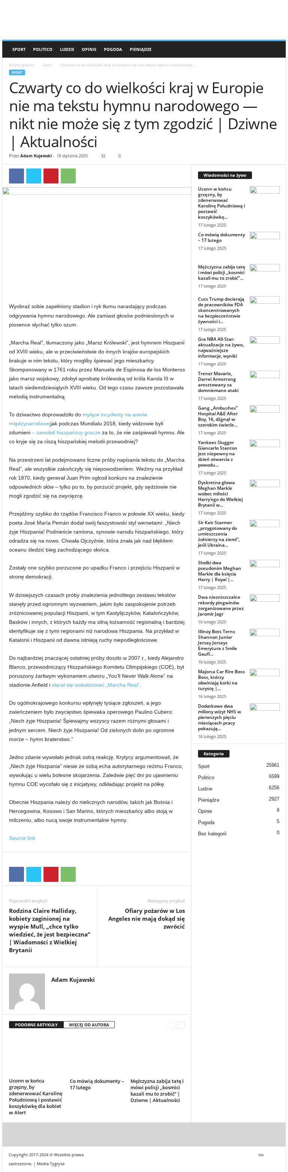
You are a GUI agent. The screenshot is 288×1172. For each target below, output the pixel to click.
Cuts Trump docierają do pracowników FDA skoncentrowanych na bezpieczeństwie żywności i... (221, 310)
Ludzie (67, 49)
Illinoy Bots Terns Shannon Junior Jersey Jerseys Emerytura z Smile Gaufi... (217, 642)
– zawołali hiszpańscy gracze (66, 432)
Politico (42, 49)
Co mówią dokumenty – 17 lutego (97, 1084)
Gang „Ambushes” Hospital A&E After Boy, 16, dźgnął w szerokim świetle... (218, 416)
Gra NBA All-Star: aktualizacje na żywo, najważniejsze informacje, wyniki (221, 347)
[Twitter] (33, 175)
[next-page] (181, 1025)
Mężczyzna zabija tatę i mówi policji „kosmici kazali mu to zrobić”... (221, 272)
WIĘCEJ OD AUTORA (89, 1024)
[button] (274, 49)
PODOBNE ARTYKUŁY (36, 1024)
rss (261, 1154)
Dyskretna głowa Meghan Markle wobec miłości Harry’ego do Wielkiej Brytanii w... (220, 493)
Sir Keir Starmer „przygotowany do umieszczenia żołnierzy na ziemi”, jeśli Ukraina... (219, 533)
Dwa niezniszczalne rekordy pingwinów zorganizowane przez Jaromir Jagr (221, 605)
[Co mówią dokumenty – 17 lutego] (97, 1055)
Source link (22, 838)
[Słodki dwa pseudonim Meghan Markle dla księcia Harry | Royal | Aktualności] (265, 571)
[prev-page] (172, 1025)
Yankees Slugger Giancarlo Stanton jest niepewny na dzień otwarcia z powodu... (217, 453)
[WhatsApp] (68, 175)
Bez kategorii (212, 834)
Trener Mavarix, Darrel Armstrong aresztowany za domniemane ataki (218, 382)
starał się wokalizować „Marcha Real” (96, 685)
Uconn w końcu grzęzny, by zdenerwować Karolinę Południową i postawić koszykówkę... (221, 203)
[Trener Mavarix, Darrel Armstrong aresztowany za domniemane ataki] (265, 382)
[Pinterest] (51, 175)
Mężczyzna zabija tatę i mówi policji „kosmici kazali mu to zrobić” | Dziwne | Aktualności (157, 1090)
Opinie (89, 49)
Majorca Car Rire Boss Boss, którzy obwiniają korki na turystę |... (221, 680)
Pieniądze (141, 49)
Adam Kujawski (36, 155)
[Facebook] (16, 175)
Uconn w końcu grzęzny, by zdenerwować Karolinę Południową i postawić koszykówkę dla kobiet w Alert (35, 1096)
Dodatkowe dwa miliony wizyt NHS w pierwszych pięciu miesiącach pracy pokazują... (219, 717)
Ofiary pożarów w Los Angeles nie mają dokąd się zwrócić (146, 918)
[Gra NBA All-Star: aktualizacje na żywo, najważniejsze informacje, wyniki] (265, 347)
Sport (19, 49)
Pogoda (113, 49)
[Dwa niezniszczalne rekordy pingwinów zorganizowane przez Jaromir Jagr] (265, 605)
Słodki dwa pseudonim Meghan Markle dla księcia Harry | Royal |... (219, 571)
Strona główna (21, 64)
